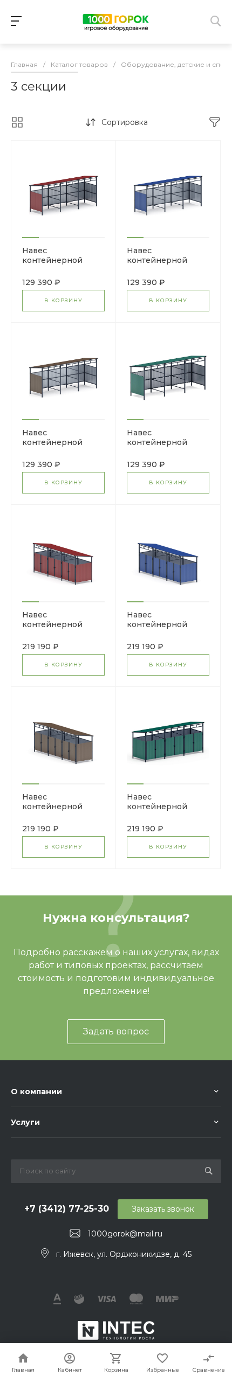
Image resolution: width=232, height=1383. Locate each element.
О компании (36, 1091)
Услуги (25, 1122)
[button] (30, 237)
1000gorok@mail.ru (125, 1234)
